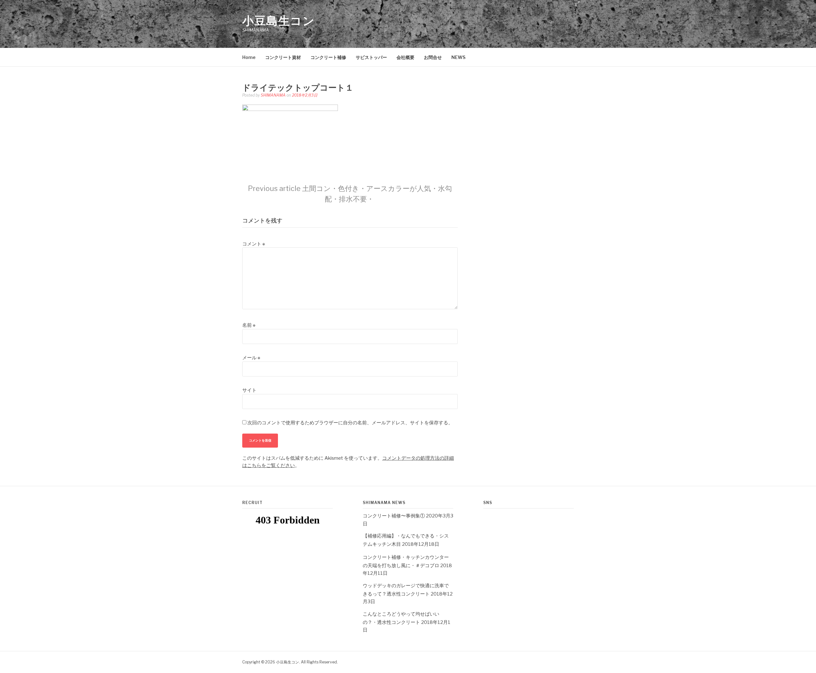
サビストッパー (371, 57)
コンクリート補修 (328, 57)
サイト (249, 390)
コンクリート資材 (283, 57)
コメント (253, 244)
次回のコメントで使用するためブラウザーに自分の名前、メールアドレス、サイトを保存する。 (350, 423)
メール (251, 358)
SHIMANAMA (273, 95)
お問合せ (433, 57)
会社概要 (405, 57)
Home (249, 57)
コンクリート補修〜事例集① (394, 516)
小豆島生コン (278, 21)
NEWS (458, 57)
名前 (248, 325)
